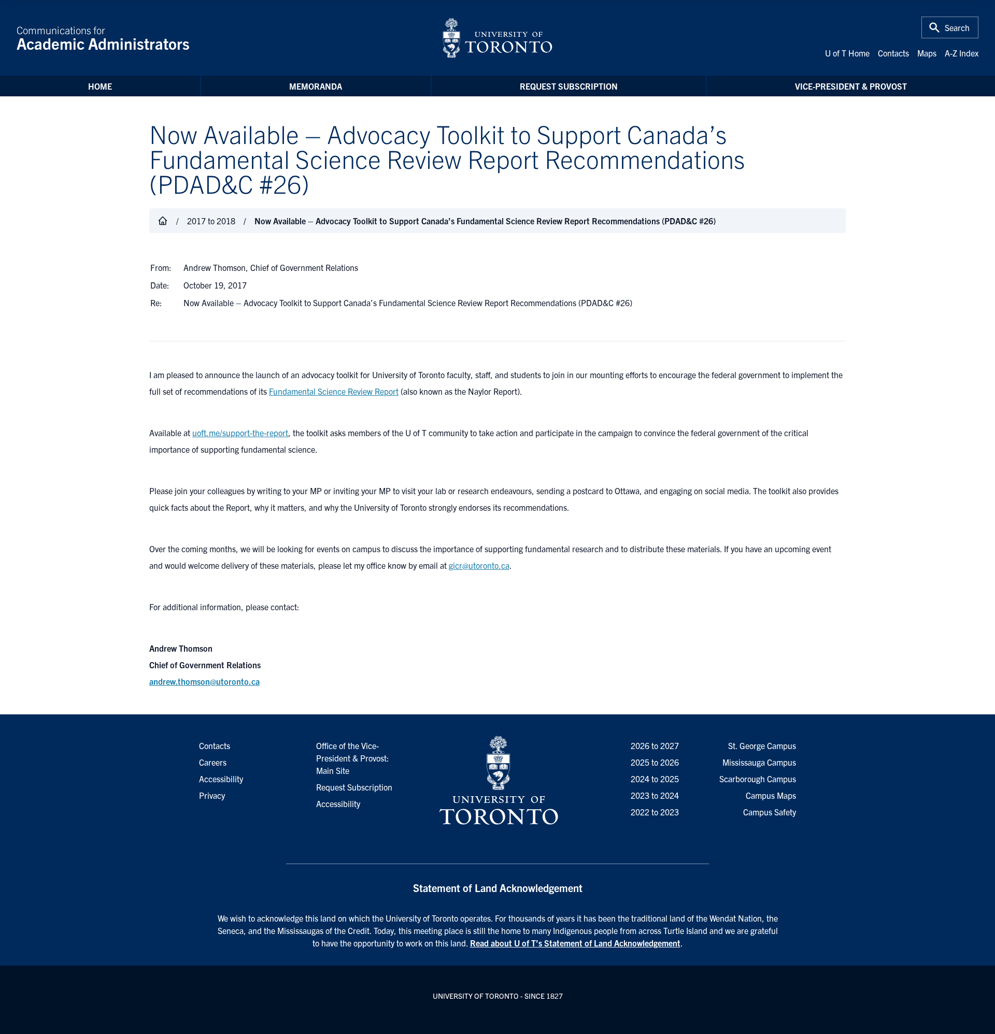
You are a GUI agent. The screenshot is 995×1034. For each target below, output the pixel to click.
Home (100, 86)
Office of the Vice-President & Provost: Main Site (352, 758)
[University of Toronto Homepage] (497, 780)
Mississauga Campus (759, 762)
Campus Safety (769, 812)
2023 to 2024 (655, 795)
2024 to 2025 (655, 778)
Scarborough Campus (757, 778)
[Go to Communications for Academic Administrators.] (163, 221)
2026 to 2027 (655, 745)
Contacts (893, 53)
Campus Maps (771, 795)
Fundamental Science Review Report (334, 391)
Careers (212, 762)
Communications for (103, 38)
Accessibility (338, 803)
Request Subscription (569, 86)
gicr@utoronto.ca (479, 565)
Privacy (212, 795)
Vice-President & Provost (851, 86)
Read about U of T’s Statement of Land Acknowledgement (575, 943)
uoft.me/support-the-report (240, 432)
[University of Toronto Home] (497, 38)
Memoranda (315, 86)
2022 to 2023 (655, 812)
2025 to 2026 (655, 762)
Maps (926, 53)
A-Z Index (961, 53)
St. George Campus (762, 745)
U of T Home (847, 53)
